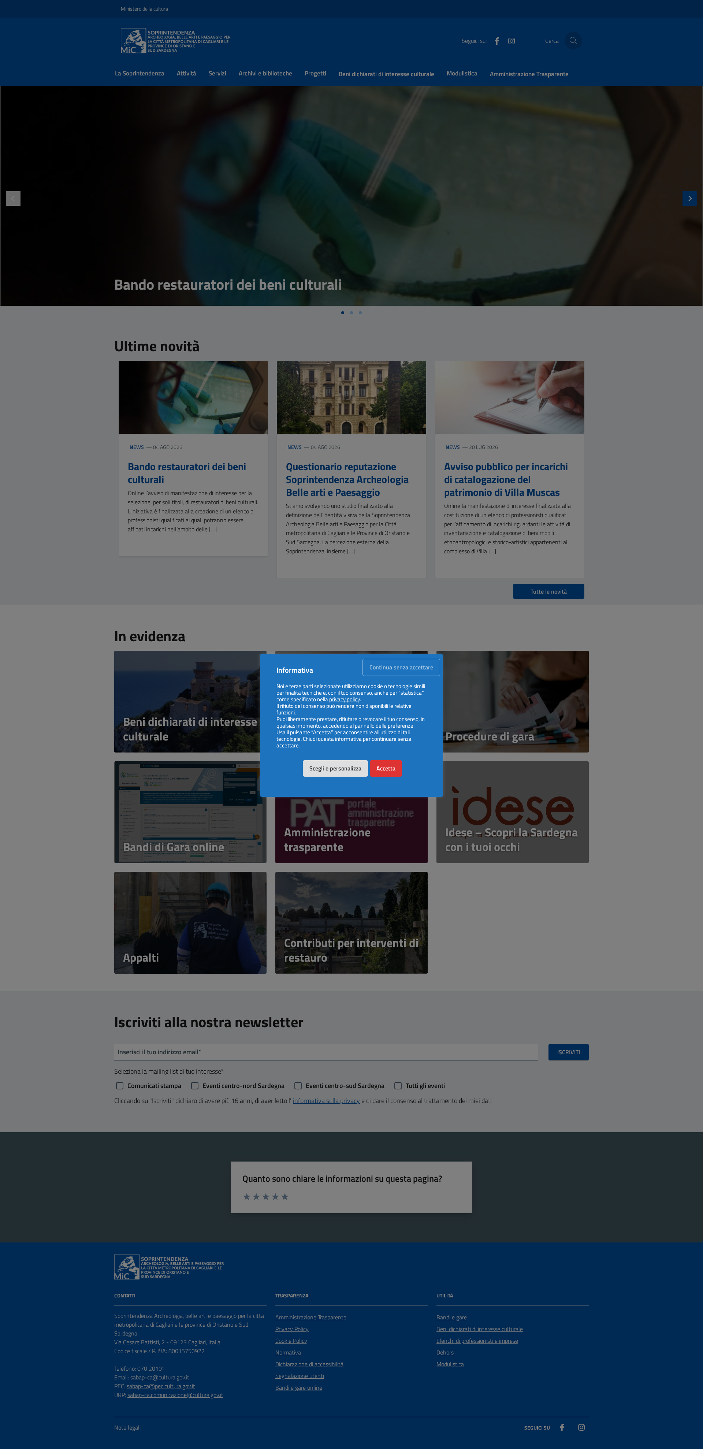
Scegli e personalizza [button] (335, 768)
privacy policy (344, 699)
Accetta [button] (385, 768)
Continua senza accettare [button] (401, 667)
